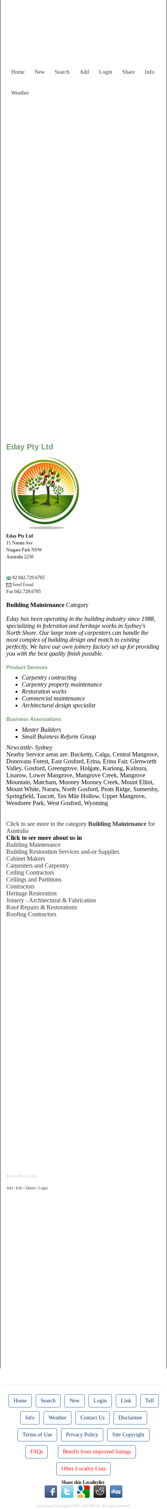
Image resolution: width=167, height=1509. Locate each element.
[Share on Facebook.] (51, 1491)
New (40, 72)
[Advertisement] (83, 183)
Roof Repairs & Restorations (41, 907)
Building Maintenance (33, 844)
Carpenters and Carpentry (37, 865)
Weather (20, 93)
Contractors (20, 886)
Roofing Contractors (31, 914)
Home (17, 72)
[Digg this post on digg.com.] (116, 1491)
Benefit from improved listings (97, 1452)
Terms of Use (37, 1435)
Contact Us (92, 1418)
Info (149, 72)
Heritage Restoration (31, 893)
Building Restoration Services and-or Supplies (62, 851)
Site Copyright (128, 1435)
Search (62, 72)
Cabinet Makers (25, 858)
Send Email (22, 584)
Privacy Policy (82, 1435)
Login (105, 72)
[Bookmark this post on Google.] (83, 1491)
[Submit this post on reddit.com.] (100, 1491)
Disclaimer (130, 1418)
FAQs (36, 1452)
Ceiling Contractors (30, 872)
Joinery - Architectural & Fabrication (51, 900)
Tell (149, 1401)
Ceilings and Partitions (33, 879)
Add (84, 72)
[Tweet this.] (67, 1491)
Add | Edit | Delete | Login (27, 1188)
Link (126, 1401)
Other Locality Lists (83, 1469)
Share (128, 72)
